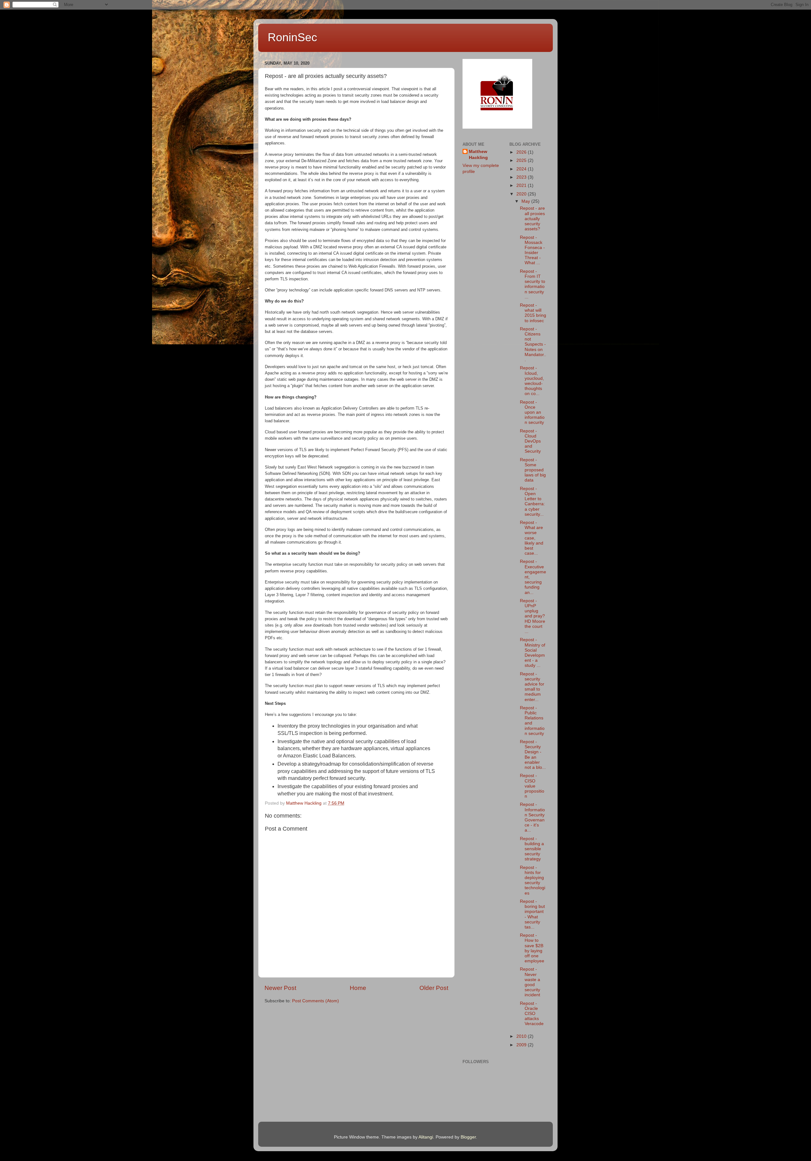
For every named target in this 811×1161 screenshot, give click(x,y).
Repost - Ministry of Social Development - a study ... (532, 652)
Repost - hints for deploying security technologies (532, 880)
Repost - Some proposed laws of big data (533, 470)
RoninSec (292, 37)
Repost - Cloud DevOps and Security (530, 441)
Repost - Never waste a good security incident (530, 982)
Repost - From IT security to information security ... (532, 284)
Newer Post (280, 988)
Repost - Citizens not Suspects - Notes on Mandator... (533, 344)
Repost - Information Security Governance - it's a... (532, 817)
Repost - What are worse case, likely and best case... (531, 538)
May (526, 201)
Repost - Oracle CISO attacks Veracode (532, 1013)
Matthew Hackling (478, 154)
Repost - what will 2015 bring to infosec (533, 313)
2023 (522, 177)
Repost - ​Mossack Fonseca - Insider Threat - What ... (532, 250)
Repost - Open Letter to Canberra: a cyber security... (532, 501)
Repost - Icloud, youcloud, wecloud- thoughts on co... (532, 381)
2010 (522, 1036)
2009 (522, 1045)
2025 (522, 160)
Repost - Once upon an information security (532, 412)
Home (358, 988)
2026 (522, 152)
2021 (522, 185)
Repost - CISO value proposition (532, 786)
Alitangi (425, 1137)
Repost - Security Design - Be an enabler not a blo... (533, 754)
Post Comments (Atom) (315, 1000)
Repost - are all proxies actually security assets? (532, 218)
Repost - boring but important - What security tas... (532, 914)
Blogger (468, 1137)
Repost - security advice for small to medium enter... (532, 687)
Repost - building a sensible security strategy (532, 849)
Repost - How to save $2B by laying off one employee (532, 948)
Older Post (433, 988)
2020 (522, 194)
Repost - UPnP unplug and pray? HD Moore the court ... (532, 616)
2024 (522, 169)
